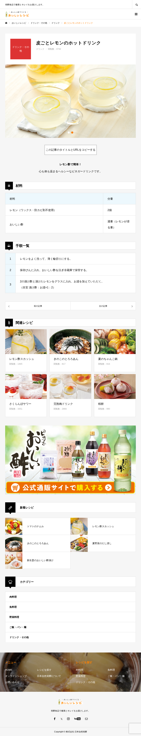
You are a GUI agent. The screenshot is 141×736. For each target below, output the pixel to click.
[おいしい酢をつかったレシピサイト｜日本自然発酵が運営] (17, 14)
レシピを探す (44, 669)
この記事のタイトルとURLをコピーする (70, 149)
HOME (8, 669)
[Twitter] (61, 718)
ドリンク (40, 49)
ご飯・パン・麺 (17, 627)
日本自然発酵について (49, 676)
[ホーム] (6, 23)
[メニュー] (136, 14)
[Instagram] (68, 718)
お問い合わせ (12, 682)
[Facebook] (54, 718)
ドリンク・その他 (19, 637)
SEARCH (136, 4)
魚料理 (13, 607)
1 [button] (69, 132)
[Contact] (86, 718)
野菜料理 (14, 617)
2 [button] (72, 132)
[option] (70, 101)
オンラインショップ (16, 676)
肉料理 (13, 596)
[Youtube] (77, 718)
